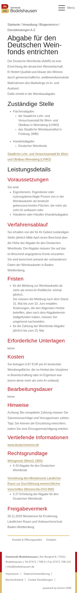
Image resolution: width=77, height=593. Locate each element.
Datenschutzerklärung (37, 573)
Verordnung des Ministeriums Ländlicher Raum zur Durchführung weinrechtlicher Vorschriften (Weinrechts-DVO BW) (34, 484)
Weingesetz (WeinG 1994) (24, 460)
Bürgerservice (48, 24)
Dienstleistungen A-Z (21, 30)
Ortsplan (51, 539)
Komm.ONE (64, 587)
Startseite (13, 24)
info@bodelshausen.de (20, 566)
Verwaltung (29, 24)
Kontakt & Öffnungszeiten (27, 539)
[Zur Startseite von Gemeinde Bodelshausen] (19, 13)
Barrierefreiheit (14, 579)
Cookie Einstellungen (40, 579)
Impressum (12, 573)
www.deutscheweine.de (23, 444)
